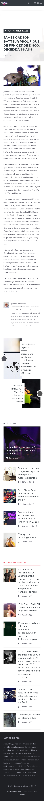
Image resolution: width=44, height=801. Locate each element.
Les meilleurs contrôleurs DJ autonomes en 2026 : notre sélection (21, 450)
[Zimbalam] (5, 3)
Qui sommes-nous (14, 791)
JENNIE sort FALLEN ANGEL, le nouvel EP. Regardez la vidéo (29, 607)
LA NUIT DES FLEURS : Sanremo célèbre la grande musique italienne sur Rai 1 (28, 696)
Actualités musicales (16, 31)
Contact (22, 795)
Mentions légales (30, 791)
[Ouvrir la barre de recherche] (29, 3)
